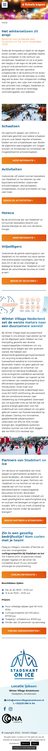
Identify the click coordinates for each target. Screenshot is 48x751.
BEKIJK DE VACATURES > (24, 281)
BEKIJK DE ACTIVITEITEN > (18, 200)
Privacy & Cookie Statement (24, 748)
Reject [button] (35, 743)
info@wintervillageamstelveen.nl (25, 700)
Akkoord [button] (25, 743)
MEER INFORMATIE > (24, 160)
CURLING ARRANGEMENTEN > (24, 631)
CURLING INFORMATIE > (24, 574)
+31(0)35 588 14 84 (25, 703)
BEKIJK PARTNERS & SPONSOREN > (24, 520)
